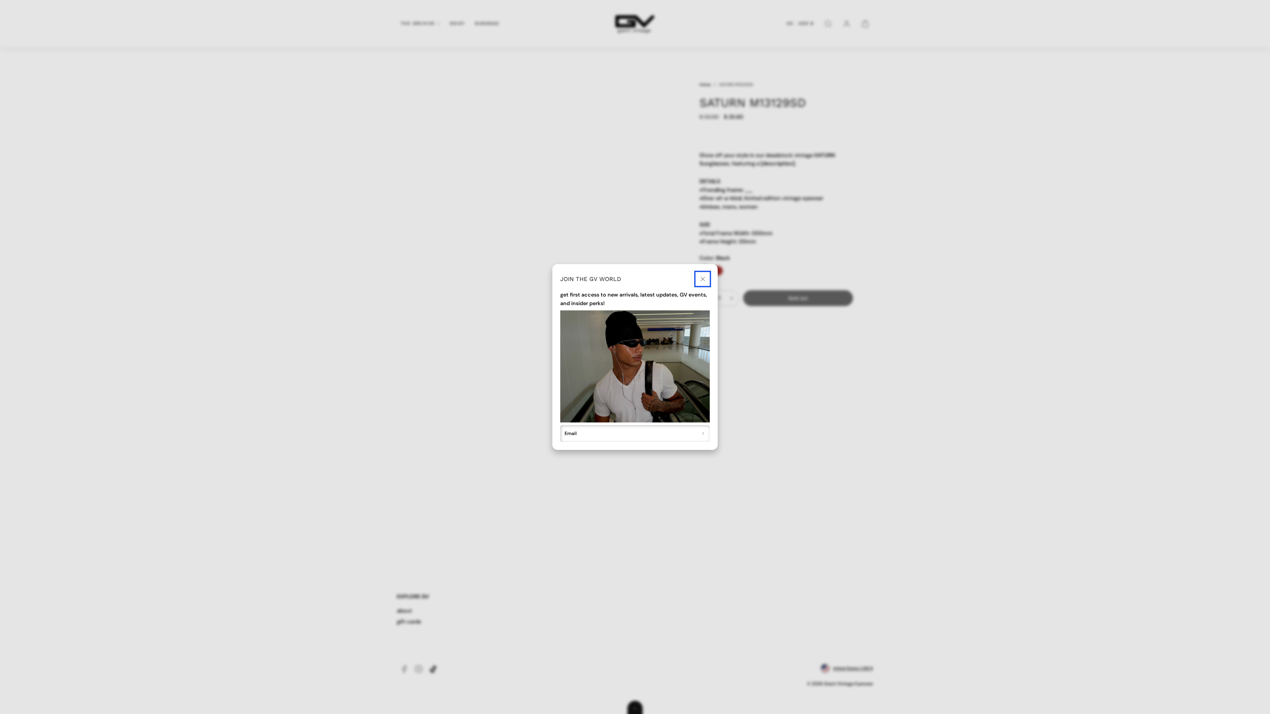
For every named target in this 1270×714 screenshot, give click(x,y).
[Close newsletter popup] (703, 279)
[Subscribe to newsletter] (703, 433)
